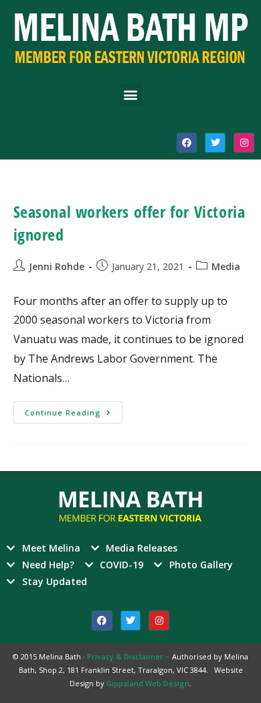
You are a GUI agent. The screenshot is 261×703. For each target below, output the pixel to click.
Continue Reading (73, 409)
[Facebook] (187, 143)
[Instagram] (244, 143)
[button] (131, 95)
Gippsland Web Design (147, 683)
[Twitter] (215, 143)
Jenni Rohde (56, 266)
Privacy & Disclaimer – (129, 656)
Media (225, 266)
